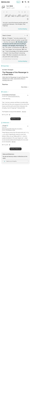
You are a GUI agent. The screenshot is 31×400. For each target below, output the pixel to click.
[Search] (25, 2)
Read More (5, 84)
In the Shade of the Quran (9, 94)
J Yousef (4, 125)
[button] (27, 15)
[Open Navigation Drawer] (28, 2)
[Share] (22, 12)
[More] (28, 12)
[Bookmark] (6, 12)
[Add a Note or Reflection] (25, 12)
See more (24, 111)
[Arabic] (25, 35)
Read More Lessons (15, 118)
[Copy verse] (19, 12)
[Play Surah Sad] (4, 12)
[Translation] (27, 35)
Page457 (8, 8)
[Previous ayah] (26, 7)
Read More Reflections (15, 148)
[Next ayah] (29, 7)
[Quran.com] (5, 2)
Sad (7, 6)
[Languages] (22, 2)
